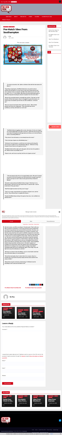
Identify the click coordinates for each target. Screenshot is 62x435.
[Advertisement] (23, 74)
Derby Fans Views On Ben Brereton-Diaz (8, 401)
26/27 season (5, 308)
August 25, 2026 (38, 403)
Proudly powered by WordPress (7, 431)
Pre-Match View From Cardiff (7, 312)
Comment (4, 329)
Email (3, 368)
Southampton (11, 26)
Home (33, 429)
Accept (11, 221)
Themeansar (24, 431)
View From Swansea (53, 42)
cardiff (10, 308)
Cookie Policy (25, 224)
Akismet (23, 356)
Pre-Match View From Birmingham (37, 314)
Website (4, 375)
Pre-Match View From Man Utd (13, 287)
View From (8, 16)
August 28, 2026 (8, 403)
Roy (10, 36)
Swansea (19, 311)
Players (37, 16)
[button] (59, 211)
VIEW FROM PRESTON (44, 432)
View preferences (50, 221)
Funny (30, 16)
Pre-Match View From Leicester (33, 287)
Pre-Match (23, 16)
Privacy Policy (31, 224)
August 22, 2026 (53, 403)
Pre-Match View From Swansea (22, 314)
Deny (31, 221)
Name (4, 360)
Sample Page (55, 429)
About (16, 16)
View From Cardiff (35, 432)
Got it (51, 433)
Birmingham (35, 311)
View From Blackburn (54, 39)
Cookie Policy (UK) (47, 16)
